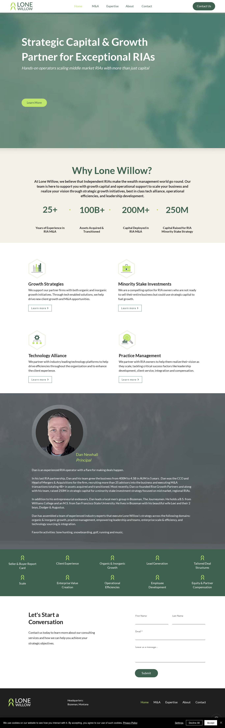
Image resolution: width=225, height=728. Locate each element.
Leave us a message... (146, 647)
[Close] (221, 722)
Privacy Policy (130, 722)
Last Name (177, 616)
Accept (210, 722)
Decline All (194, 722)
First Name (141, 616)
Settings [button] (179, 722)
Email (138, 631)
